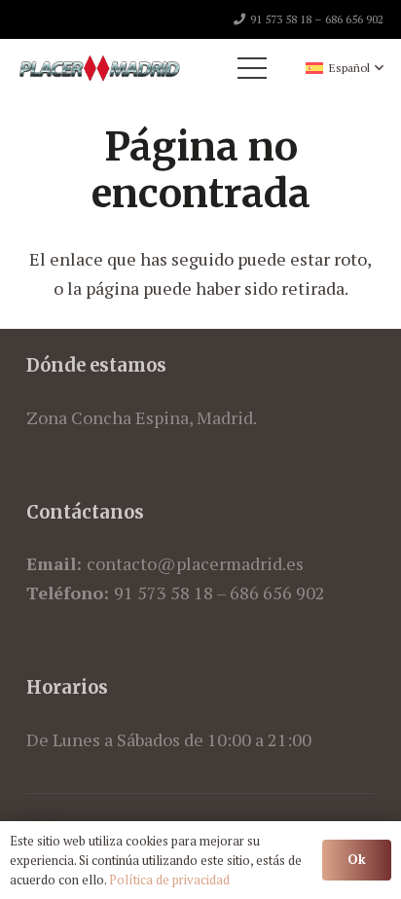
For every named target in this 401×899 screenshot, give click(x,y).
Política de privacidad (169, 879)
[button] (344, 68)
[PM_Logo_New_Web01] (100, 68)
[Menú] (252, 68)
